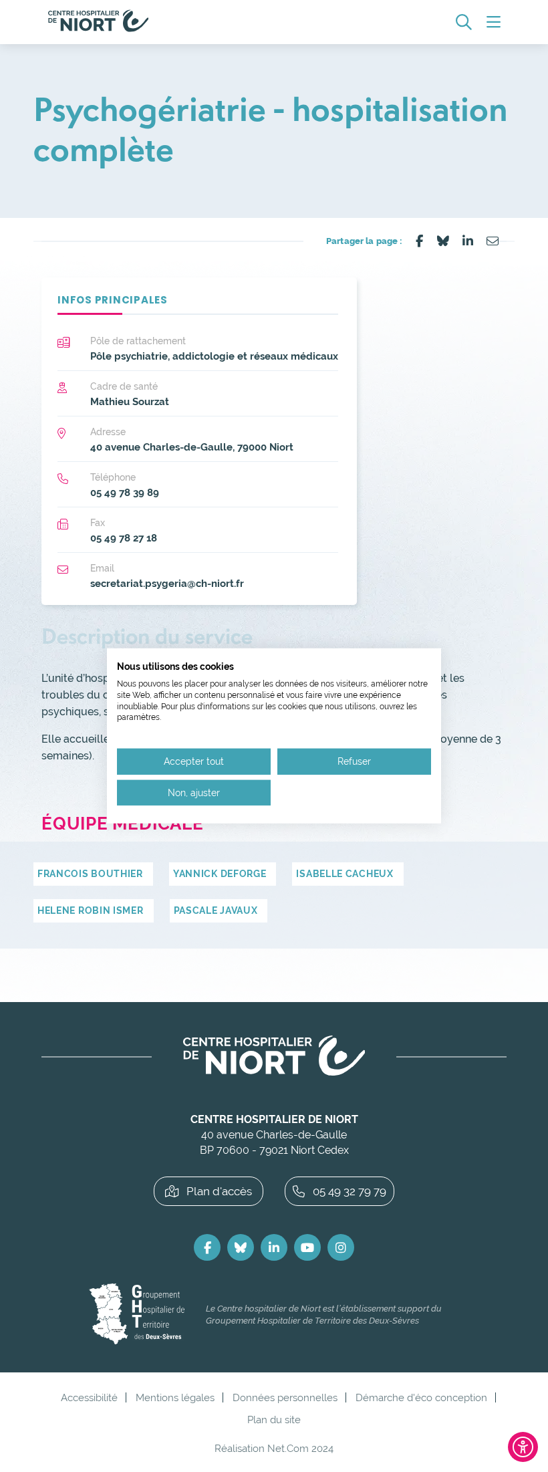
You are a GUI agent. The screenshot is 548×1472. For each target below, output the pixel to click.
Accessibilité (89, 1397)
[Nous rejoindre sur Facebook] (207, 1247)
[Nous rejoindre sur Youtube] (307, 1247)
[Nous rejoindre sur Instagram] (340, 1247)
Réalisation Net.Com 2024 (274, 1448)
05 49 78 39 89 (124, 492)
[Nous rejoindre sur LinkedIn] (274, 1247)
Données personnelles (285, 1397)
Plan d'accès (219, 1191)
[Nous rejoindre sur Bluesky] (240, 1247)
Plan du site (274, 1419)
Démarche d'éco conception (421, 1397)
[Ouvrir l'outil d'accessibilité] (523, 1447)
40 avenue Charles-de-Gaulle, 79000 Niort (191, 447)
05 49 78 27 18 (123, 537)
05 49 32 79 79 (349, 1191)
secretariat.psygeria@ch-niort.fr (167, 583)
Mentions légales (175, 1397)
